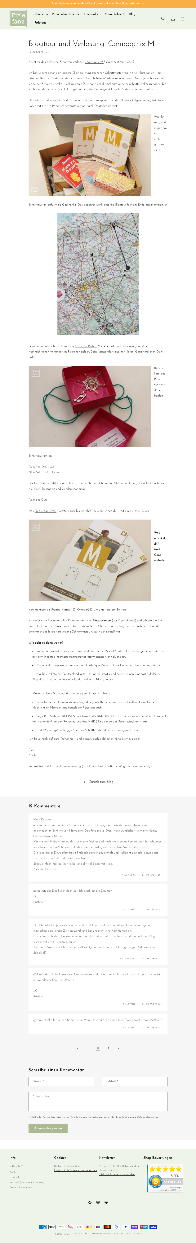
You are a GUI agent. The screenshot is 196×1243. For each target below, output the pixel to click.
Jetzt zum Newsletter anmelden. (117, 1174)
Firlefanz (66, 1234)
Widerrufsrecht (80, 1234)
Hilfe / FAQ (16, 1166)
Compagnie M (94, 62)
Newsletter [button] (107, 1158)
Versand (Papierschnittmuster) (27, 1182)
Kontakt (14, 1172)
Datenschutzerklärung (100, 1234)
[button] (41, 14)
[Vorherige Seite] (77, 1048)
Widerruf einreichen (21, 1187)
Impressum (126, 1234)
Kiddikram (51, 766)
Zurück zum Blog (101, 782)
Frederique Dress (45, 511)
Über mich (15, 1177)
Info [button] (13, 1158)
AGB (116, 1234)
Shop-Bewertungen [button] (157, 1158)
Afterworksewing (70, 766)
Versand (137, 1234)
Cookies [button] (60, 1158)
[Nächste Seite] (118, 1048)
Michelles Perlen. (86, 346)
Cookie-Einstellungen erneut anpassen (75, 1170)
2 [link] (98, 1047)
